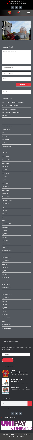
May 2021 (4, 234)
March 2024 (5, 173)
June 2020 (5, 267)
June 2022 (5, 210)
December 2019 (6, 284)
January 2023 (5, 190)
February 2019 (6, 318)
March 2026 (5, 156)
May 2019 (4, 308)
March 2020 (5, 277)
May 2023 (4, 180)
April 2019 (4, 311)
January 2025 (5, 163)
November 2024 (6, 166)
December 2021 (6, 223)
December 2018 (6, 324)
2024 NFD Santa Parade (9, 116)
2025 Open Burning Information (11, 112)
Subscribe (8, 360)
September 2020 (7, 257)
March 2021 (5, 240)
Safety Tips (5, 143)
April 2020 (5, 274)
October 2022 (6, 196)
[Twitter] (16, 7)
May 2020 (4, 271)
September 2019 (7, 294)
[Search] (29, 403)
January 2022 (5, 220)
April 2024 (4, 170)
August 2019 (5, 297)
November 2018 (6, 328)
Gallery (4, 132)
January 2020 (5, 281)
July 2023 (4, 176)
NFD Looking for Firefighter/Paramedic (13, 102)
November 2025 (6, 159)
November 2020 (6, 254)
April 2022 (4, 217)
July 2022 (4, 207)
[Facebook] (12, 7)
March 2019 (5, 314)
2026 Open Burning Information (11, 105)
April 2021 (4, 237)
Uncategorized (6, 146)
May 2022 (4, 213)
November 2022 (6, 193)
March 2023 (5, 183)
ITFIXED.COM (19, 437)
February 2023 (6, 186)
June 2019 (4, 304)
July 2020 (4, 264)
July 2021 (4, 230)
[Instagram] (20, 7)
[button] (29, 12)
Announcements (7, 126)
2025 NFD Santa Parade (9, 109)
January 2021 (5, 247)
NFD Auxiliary (5, 139)
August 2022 (5, 203)
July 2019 (4, 301)
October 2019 (6, 291)
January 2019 (5, 321)
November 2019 (6, 287)
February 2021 (6, 244)
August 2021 (5, 227)
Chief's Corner (6, 129)
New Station (5, 136)
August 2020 (5, 260)
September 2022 (7, 200)
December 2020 (7, 250)
